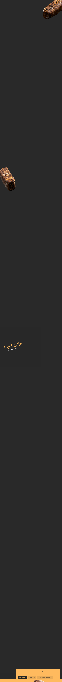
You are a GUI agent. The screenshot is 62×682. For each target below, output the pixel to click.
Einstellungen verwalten (45, 677)
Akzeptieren (22, 677)
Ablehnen (32, 677)
